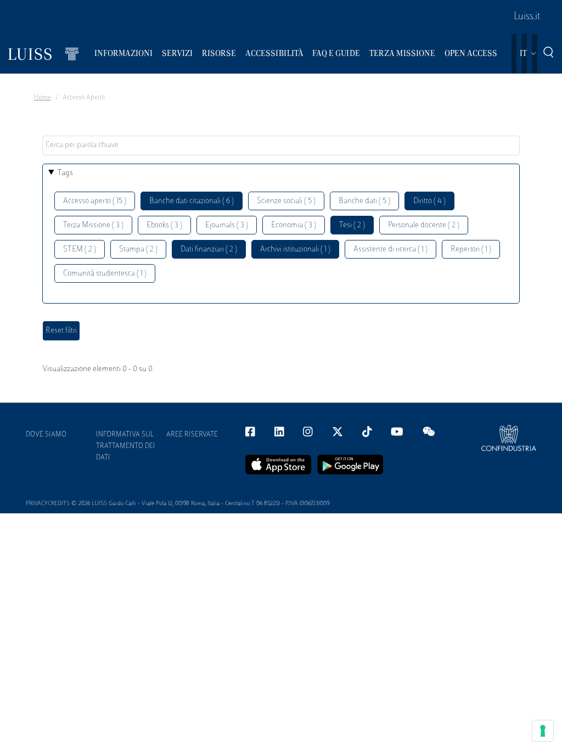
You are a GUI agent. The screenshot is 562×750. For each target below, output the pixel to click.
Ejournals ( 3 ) (226, 225)
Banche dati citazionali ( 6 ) (191, 201)
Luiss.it (527, 17)
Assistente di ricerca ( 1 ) (390, 249)
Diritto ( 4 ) (429, 201)
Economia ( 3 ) (293, 225)
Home (42, 97)
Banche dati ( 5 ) (364, 201)
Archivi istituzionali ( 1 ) (295, 249)
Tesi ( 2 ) (352, 225)
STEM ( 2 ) (79, 249)
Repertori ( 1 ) (471, 249)
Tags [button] (65, 173)
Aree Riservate (192, 435)
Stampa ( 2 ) (138, 249)
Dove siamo (46, 435)
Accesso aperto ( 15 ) (94, 201)
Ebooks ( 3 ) (164, 225)
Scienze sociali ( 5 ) (286, 201)
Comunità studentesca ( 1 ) (105, 274)
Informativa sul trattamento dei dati (125, 446)
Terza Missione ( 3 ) (93, 225)
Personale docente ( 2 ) (423, 225)
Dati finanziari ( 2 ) (209, 249)
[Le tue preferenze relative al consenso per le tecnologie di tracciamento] (542, 730)
